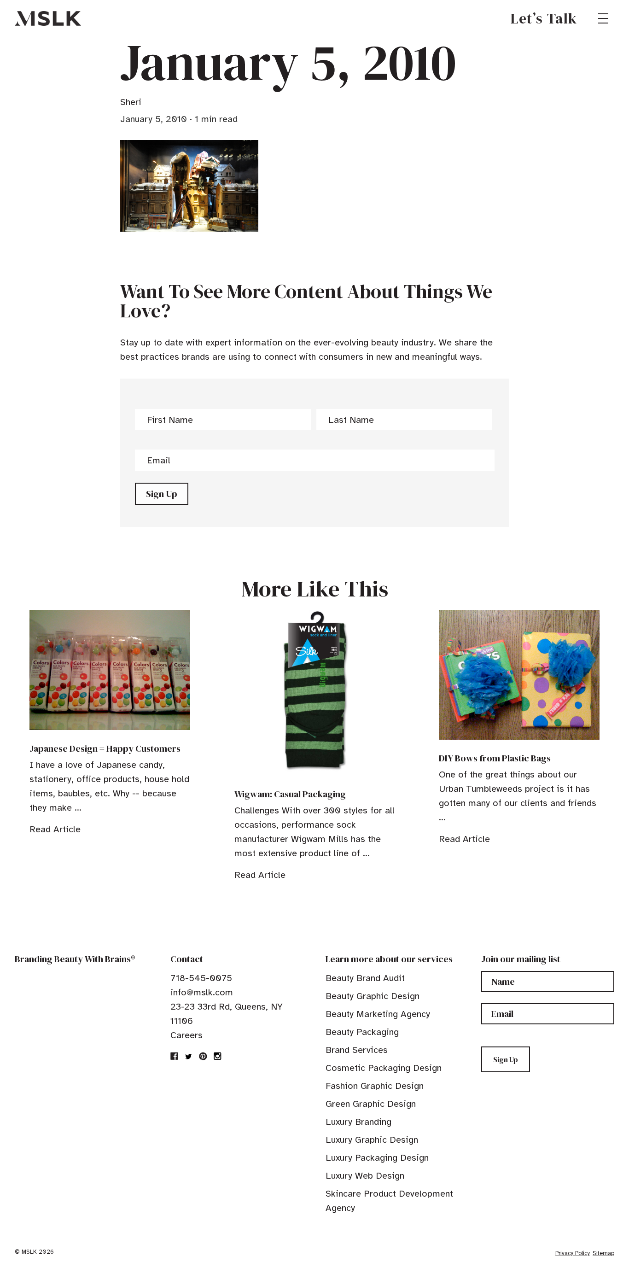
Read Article (55, 829)
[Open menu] (603, 18)
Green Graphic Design (371, 1104)
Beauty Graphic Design (372, 996)
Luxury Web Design (365, 1175)
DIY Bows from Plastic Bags (495, 758)
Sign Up (161, 493)
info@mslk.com (201, 992)
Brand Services (357, 1050)
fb (174, 1056)
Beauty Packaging (362, 1032)
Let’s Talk (544, 18)
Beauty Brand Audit (365, 978)
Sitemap (603, 1253)
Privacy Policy (572, 1253)
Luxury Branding (358, 1122)
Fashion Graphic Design (375, 1086)
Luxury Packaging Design (377, 1157)
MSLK (48, 18)
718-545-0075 (201, 978)
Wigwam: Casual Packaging (290, 794)
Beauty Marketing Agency (378, 1014)
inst (217, 1056)
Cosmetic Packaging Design (384, 1068)
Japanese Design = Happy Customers (105, 748)
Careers (186, 1035)
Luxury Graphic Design (372, 1139)
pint (203, 1056)
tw (189, 1056)
